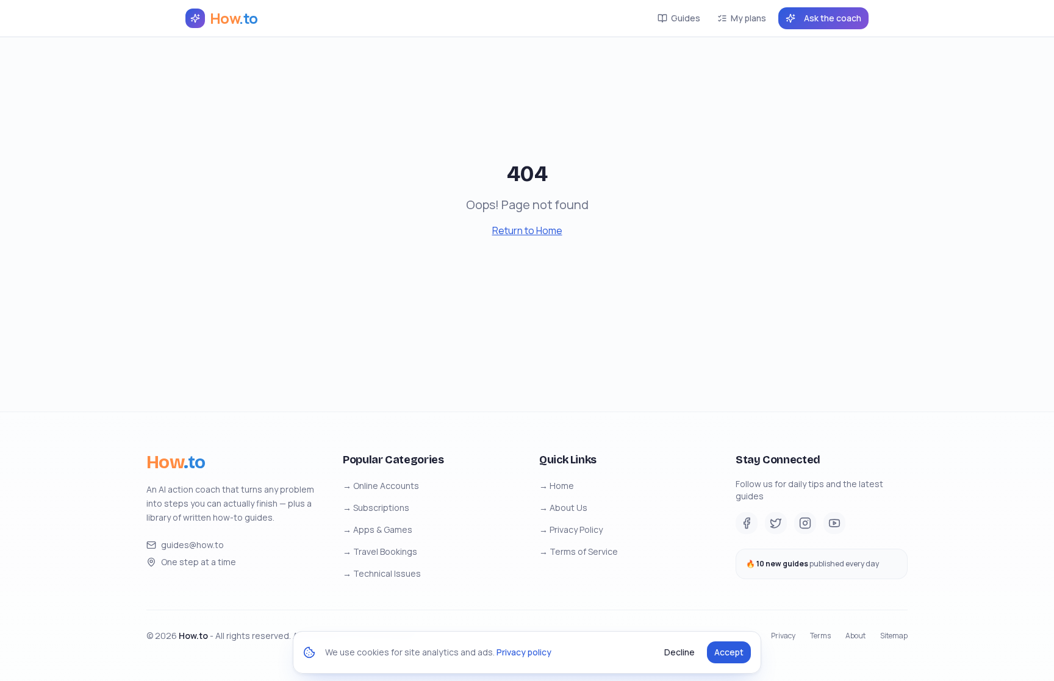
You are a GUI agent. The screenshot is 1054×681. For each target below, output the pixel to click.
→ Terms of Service (578, 551)
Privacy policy (524, 652)
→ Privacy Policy (571, 529)
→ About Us (563, 507)
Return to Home (527, 230)
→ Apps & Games (377, 529)
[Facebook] (747, 523)
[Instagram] (805, 523)
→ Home (556, 485)
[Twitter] (776, 523)
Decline (679, 652)
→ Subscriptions (376, 507)
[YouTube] (834, 523)
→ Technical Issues (382, 573)
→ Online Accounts (381, 485)
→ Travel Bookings (380, 551)
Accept (729, 652)
